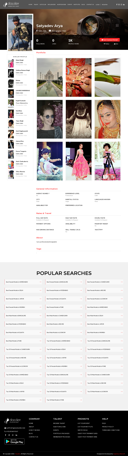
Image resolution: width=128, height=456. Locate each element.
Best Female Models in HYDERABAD (57, 290)
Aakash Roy (20, 141)
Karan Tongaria (21, 151)
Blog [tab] (83, 4)
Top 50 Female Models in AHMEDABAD (58, 341)
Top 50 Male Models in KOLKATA (56, 391)
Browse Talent (59, 423)
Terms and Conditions (111, 430)
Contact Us (33, 437)
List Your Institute (85, 427)
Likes (54, 42)
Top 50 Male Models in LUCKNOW (97, 391)
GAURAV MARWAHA (23, 90)
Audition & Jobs (59, 427)
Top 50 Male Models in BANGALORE (57, 374)
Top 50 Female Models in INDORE (16, 358)
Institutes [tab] (77, 4)
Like (116, 44)
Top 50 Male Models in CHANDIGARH (98, 374)
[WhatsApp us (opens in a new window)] (121, 4)
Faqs (104, 423)
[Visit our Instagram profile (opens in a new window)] (119, 4)
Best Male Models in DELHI (95, 315)
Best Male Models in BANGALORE (16, 315)
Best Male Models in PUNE (14, 341)
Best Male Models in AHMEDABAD (97, 307)
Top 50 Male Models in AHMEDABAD (17, 374)
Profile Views (73, 42)
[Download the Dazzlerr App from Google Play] (14, 441)
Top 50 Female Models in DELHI (56, 349)
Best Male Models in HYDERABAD (16, 324)
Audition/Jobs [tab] (61, 4)
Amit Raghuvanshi (22, 131)
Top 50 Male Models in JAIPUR (15, 391)
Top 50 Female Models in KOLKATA (97, 358)
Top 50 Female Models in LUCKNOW (17, 366)
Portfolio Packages (61, 433)
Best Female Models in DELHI (14, 290)
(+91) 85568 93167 (12, 431)
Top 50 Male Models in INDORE (96, 383)
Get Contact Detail (110, 40)
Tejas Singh (19, 121)
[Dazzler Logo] (11, 4)
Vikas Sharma (20, 171)
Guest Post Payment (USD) (87, 433)
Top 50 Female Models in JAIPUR (56, 358)
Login (98, 4)
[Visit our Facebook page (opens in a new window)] (116, 4)
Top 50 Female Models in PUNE (96, 366)
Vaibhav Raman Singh (23, 70)
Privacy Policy (108, 427)
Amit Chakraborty (22, 161)
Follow (107, 44)
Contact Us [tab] (90, 4)
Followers (40, 42)
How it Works (34, 430)
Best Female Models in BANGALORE (57, 282)
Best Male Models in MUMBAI (96, 332)
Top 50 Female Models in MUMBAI (57, 366)
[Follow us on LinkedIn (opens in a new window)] (123, 4)
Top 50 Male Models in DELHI (15, 383)
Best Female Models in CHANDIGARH (98, 282)
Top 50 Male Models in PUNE (55, 400)
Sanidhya (19, 111)
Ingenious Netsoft (119, 454)
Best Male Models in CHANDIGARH (57, 315)
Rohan (18, 80)
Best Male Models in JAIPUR (95, 324)
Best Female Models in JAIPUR (15, 299)
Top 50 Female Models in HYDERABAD (98, 349)
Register (104, 4)
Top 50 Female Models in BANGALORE (98, 341)
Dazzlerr (17, 454)
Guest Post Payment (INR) (87, 437)
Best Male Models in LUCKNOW (56, 332)
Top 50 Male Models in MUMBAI (15, 400)
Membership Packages (61, 437)
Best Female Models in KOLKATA (56, 299)
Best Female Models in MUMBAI (15, 307)
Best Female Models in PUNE (55, 307)
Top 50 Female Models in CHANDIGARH (18, 349)
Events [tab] (70, 4)
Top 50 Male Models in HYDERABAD (57, 383)
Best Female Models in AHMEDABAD (17, 282)
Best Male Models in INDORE (55, 324)
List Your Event (84, 423)
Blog (31, 433)
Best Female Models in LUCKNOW (97, 299)
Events (56, 430)
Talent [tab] (36, 4)
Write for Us (83, 430)
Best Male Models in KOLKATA (15, 332)
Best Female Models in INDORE (96, 290)
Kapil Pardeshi (21, 100)
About (31, 427)
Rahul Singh (20, 60)
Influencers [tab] (52, 4)
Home (31, 423)
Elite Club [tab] (43, 4)
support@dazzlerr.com (15, 428)
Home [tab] (30, 4)
